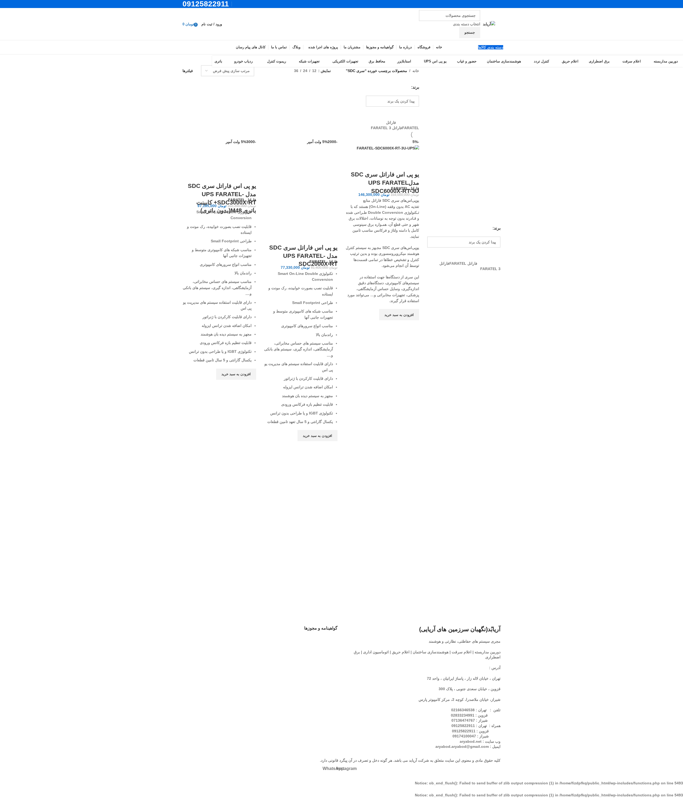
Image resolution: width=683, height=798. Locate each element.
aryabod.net (471, 741)
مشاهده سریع (412, 327)
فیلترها (187, 71)
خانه (415, 71)
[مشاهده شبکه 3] (273, 70)
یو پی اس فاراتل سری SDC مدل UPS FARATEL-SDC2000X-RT (303, 255)
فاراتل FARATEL (405, 188)
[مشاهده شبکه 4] (264, 70)
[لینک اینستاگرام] (244, 4)
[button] (399, 314)
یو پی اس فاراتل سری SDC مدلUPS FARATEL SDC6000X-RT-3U (385, 182)
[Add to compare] (412, 164)
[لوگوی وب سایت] (489, 24)
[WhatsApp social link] (238, 4)
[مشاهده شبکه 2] (281, 70)
